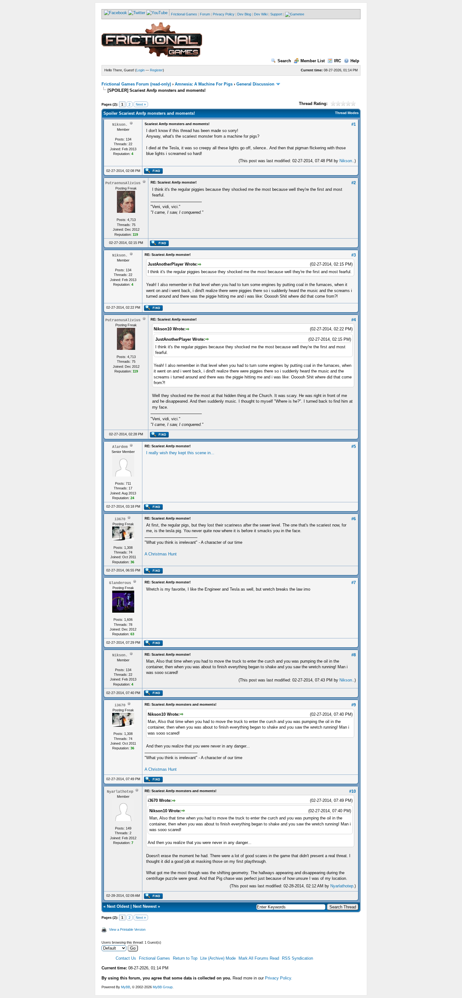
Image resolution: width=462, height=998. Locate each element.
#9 (353, 705)
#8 (353, 655)
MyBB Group (163, 987)
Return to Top (185, 958)
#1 (353, 124)
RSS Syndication (297, 958)
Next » (141, 104)
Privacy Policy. (278, 978)
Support (276, 14)
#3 (353, 255)
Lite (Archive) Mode (218, 958)
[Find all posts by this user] (153, 172)
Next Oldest (118, 906)
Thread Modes (347, 113)
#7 (353, 582)
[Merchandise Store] (294, 14)
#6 (353, 518)
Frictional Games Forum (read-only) (136, 84)
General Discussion (255, 84)
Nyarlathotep (341, 886)
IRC (337, 60)
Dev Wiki (260, 14)
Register (156, 70)
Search (284, 60)
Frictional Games (184, 14)
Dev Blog (244, 14)
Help (354, 60)
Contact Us (126, 958)
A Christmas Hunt (161, 554)
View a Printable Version (127, 929)
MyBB (125, 987)
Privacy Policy (223, 14)
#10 (352, 791)
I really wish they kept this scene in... (180, 452)
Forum (205, 14)
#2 (353, 182)
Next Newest (145, 906)
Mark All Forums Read (259, 958)
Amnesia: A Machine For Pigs (204, 84)
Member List (312, 60)
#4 (353, 319)
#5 (353, 446)
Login (140, 70)
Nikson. (346, 160)
